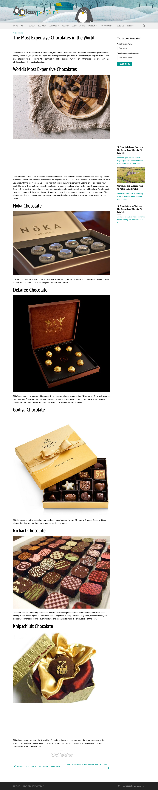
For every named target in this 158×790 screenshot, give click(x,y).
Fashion (91, 26)
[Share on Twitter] (57, 755)
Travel (30, 26)
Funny (130, 26)
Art (22, 26)
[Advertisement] (61, 158)
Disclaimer (26, 786)
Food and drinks (18, 33)
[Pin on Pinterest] (66, 755)
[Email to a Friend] (62, 755)
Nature (41, 26)
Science (120, 26)
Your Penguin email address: (128, 53)
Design (65, 26)
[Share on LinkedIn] (70, 755)
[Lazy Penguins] (35, 11)
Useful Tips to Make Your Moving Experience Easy (38, 766)
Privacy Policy (38, 786)
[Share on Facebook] (53, 755)
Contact (16, 786)
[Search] (144, 25)
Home (15, 26)
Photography (106, 26)
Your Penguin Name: (125, 44)
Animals (53, 26)
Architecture (78, 26)
